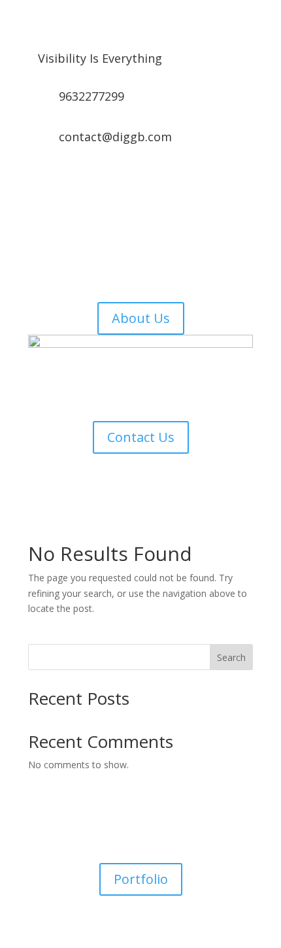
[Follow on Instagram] (127, 181)
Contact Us (140, 437)
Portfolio (141, 879)
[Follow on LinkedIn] (153, 181)
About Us (141, 318)
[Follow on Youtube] (179, 181)
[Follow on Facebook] (101, 181)
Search (231, 657)
